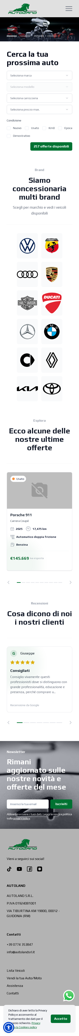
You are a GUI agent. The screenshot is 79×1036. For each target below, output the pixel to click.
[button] (8, 1027)
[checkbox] (9, 128)
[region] (39, 528)
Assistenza (15, 986)
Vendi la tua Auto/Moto (24, 978)
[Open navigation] (69, 8)
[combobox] (39, 75)
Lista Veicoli (16, 971)
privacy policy (21, 818)
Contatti (13, 993)
